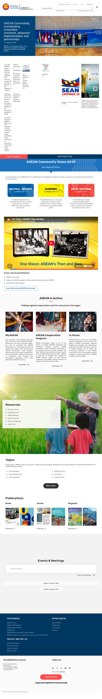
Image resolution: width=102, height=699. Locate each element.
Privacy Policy (55, 671)
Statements (75, 4)
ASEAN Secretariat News (64, 4)
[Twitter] (53, 668)
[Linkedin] (70, 668)
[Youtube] (65, 668)
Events (82, 4)
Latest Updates (13, 157)
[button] (44, 53)
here (92, 10)
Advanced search (60, 10)
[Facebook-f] (57, 668)
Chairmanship (89, 4)
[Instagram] (61, 668)
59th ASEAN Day (64, 156)
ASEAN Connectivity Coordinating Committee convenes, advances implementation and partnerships (17, 31)
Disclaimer (62, 671)
